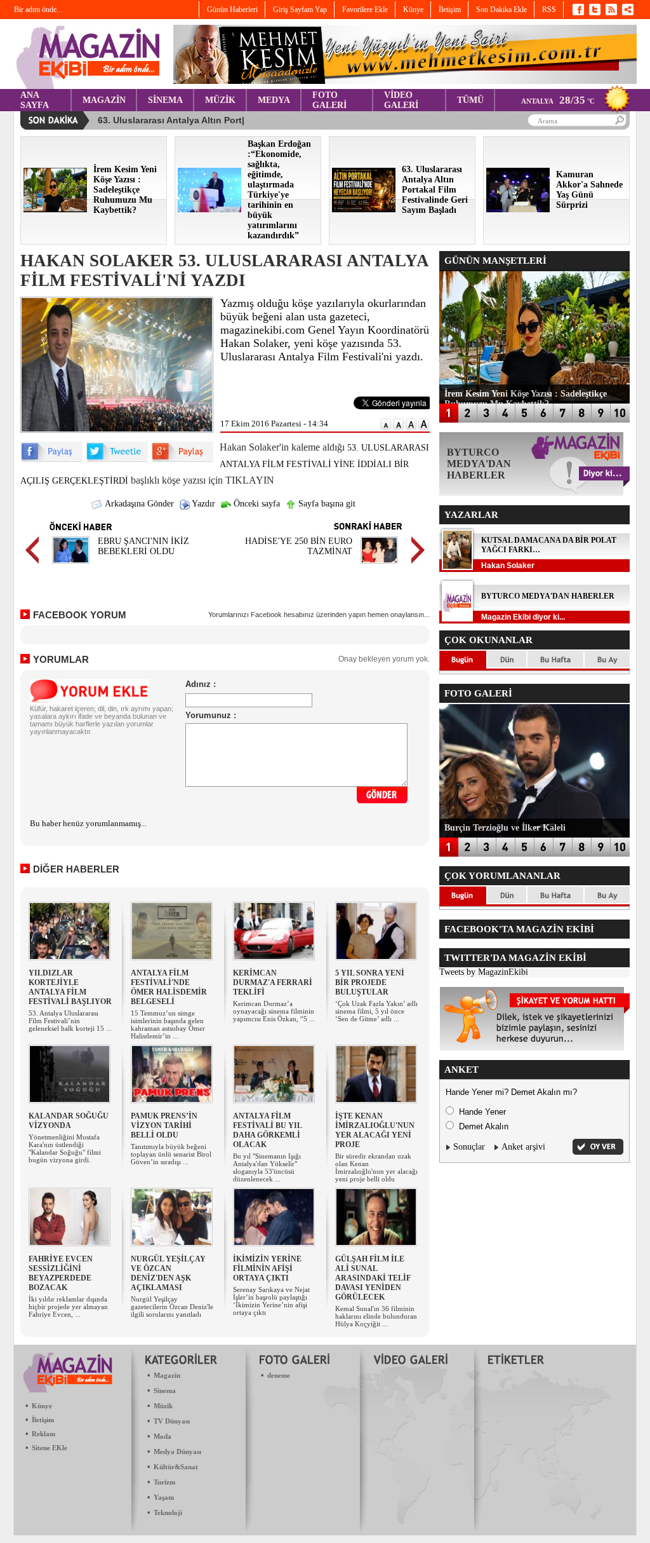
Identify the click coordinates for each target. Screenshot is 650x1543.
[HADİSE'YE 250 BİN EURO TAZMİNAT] (379, 565)
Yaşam (164, 1497)
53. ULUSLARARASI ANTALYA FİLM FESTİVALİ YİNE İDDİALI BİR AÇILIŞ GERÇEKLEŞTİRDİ (224, 464)
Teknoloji (168, 1512)
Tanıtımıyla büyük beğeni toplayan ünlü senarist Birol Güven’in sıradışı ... (171, 1154)
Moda (162, 1436)
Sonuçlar (469, 1147)
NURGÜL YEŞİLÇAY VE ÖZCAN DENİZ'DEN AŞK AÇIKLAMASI (168, 1273)
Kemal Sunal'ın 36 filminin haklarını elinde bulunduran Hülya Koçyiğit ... (376, 1316)
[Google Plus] (182, 459)
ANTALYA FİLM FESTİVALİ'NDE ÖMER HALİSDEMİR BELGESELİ (169, 987)
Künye (42, 1406)
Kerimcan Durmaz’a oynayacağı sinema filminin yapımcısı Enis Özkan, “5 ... (274, 1011)
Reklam (43, 1434)
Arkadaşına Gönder (138, 503)
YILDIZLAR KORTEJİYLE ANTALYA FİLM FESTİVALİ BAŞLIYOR (70, 987)
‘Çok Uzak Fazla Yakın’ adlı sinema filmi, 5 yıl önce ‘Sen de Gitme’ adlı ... (376, 1011)
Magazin (167, 1375)
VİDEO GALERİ (401, 100)
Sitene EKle (49, 1447)
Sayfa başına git (325, 503)
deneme (278, 1375)
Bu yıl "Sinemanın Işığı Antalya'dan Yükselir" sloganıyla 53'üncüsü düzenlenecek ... (267, 1167)
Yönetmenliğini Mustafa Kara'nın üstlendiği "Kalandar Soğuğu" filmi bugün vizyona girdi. (65, 1148)
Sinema (165, 1390)
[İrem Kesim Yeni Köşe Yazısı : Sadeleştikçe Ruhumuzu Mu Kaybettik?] (55, 209)
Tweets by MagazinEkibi (483, 972)
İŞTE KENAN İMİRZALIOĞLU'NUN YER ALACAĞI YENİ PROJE (375, 1130)
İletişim (43, 1420)
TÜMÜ (470, 100)
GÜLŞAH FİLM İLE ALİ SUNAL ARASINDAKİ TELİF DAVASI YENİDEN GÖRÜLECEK (373, 1278)
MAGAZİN (104, 100)
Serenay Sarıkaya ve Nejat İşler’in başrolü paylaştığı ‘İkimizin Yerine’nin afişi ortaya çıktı (271, 1301)
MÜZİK (220, 100)
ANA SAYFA (34, 100)
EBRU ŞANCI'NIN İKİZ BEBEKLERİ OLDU (143, 546)
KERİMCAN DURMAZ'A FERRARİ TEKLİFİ (272, 982)
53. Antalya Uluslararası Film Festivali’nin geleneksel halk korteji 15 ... (70, 1020)
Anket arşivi (523, 1147)
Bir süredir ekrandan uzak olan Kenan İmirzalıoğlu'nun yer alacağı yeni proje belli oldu (376, 1167)
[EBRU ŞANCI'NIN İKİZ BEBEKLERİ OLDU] (71, 565)
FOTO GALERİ (329, 100)
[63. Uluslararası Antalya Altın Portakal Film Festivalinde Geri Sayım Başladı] (363, 209)
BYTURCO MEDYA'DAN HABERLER (547, 596)
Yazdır (202, 503)
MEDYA (274, 100)
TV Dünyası (172, 1421)
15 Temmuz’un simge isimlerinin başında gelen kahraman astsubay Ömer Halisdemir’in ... (168, 1024)
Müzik (163, 1406)
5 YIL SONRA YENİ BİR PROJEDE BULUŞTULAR (369, 982)
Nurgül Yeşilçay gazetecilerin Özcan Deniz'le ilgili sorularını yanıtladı (172, 1306)
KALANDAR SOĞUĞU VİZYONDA (69, 1120)
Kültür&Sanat (176, 1467)
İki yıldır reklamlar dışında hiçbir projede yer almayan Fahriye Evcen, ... (68, 1306)
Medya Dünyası (177, 1451)
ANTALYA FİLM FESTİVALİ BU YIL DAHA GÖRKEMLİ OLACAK (267, 1130)
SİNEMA (165, 100)
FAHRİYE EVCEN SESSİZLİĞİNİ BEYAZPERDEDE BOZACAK (61, 1273)
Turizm (164, 1482)
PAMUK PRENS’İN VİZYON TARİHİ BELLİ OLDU (164, 1125)
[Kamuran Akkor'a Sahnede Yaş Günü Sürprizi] (518, 209)
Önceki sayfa (255, 503)
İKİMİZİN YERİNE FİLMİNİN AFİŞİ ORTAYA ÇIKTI (267, 1268)
